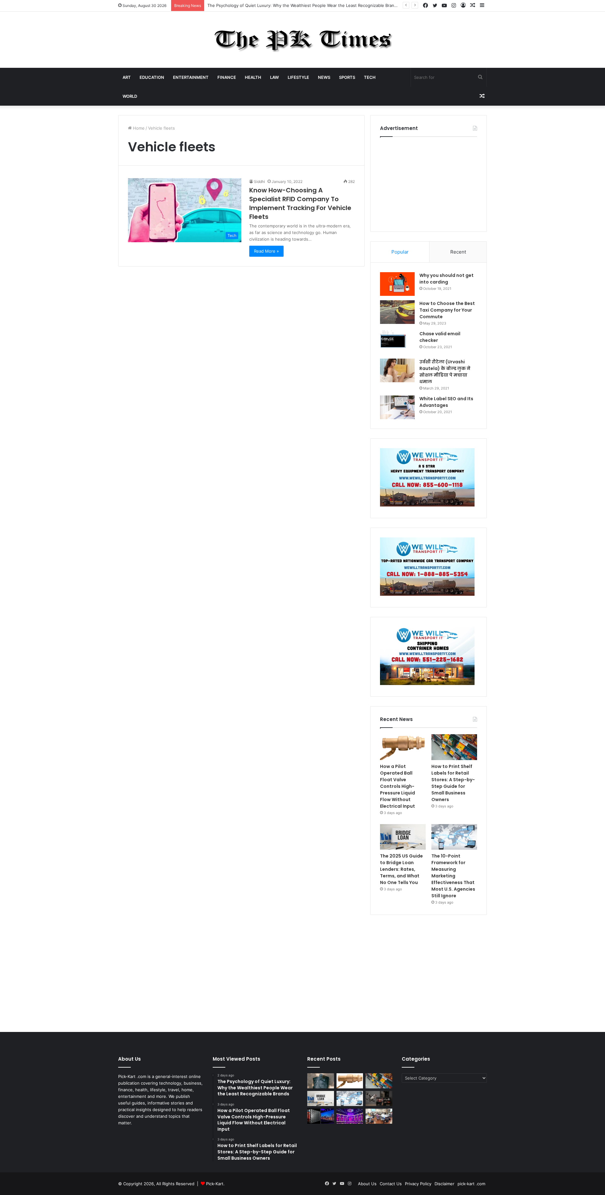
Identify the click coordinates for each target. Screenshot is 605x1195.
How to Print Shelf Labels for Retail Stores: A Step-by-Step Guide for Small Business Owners (453, 783)
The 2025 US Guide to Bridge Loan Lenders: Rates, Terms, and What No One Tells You (401, 869)
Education (152, 77)
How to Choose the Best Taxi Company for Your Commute (447, 310)
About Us (367, 1183)
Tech (370, 77)
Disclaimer (444, 1183)
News (324, 77)
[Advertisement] (428, 182)
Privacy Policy (418, 1183)
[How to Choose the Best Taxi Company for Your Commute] (397, 312)
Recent (458, 252)
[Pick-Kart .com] (302, 39)
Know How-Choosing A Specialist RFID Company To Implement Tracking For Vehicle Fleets (300, 203)
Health (253, 77)
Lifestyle (298, 77)
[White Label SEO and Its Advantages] (397, 407)
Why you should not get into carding (446, 278)
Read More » (266, 251)
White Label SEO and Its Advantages (446, 401)
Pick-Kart (214, 1183)
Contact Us (391, 1183)
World (130, 96)
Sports (347, 77)
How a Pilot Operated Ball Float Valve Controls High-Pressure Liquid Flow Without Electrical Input (397, 786)
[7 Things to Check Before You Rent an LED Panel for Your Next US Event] (350, 1116)
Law (274, 77)
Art (127, 77)
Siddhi (259, 181)
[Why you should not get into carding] (397, 284)
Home (138, 128)
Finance (226, 77)
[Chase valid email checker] (397, 342)
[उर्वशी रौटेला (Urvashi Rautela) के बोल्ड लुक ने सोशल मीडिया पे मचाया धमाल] (397, 370)
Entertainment (191, 77)
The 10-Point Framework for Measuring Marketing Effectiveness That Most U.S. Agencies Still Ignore (453, 876)
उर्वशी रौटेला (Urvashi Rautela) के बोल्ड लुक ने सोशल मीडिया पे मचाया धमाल (444, 372)
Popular (400, 252)
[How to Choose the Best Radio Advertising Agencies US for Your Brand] (379, 1098)
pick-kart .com (471, 1183)
